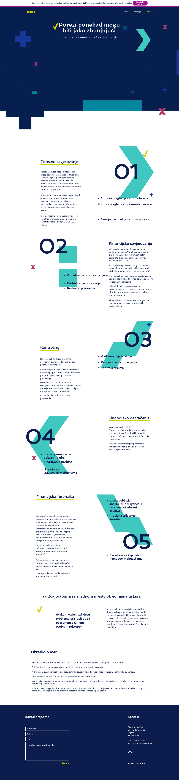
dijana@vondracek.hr (143, 744)
